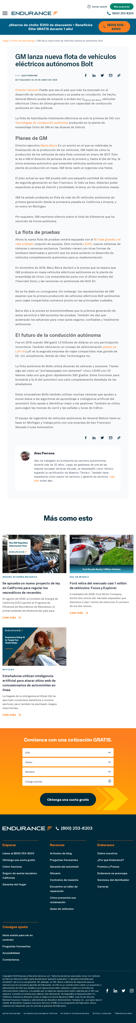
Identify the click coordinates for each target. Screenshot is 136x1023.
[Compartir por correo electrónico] (110, 75)
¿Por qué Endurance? (110, 859)
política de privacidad (11, 1013)
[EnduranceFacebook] (107, 991)
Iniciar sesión (99, 6)
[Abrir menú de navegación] (4, 13)
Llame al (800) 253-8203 (18, 853)
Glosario (55, 873)
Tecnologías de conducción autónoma (41, 122)
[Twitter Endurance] (123, 991)
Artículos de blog (61, 853)
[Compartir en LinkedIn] (94, 75)
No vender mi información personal (75, 1013)
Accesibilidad (11, 952)
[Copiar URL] (119, 75)
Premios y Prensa (108, 866)
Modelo (30, 771)
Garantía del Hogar (14, 884)
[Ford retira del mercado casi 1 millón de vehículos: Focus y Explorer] (102, 554)
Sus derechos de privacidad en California (40, 1013)
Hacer (28, 762)
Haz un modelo (79, 577)
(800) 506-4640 (116, 27)
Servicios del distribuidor (113, 879)
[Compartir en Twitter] (102, 75)
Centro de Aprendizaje (23, 40)
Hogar (5, 40)
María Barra (49, 145)
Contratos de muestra (64, 879)
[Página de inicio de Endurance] (35, 13)
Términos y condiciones (101, 1013)
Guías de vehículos (62, 908)
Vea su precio (122, 6)
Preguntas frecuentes (64, 859)
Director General (26, 90)
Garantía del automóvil (64, 866)
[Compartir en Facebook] (85, 75)
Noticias (8, 669)
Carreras (102, 886)
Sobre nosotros (107, 853)
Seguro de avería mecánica (19, 577)
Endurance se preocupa (112, 873)
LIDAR (87, 244)
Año (27, 752)
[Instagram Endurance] (132, 991)
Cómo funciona (12, 866)
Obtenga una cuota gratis (68, 799)
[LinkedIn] (115, 991)
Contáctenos (10, 959)
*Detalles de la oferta (123, 1013)
